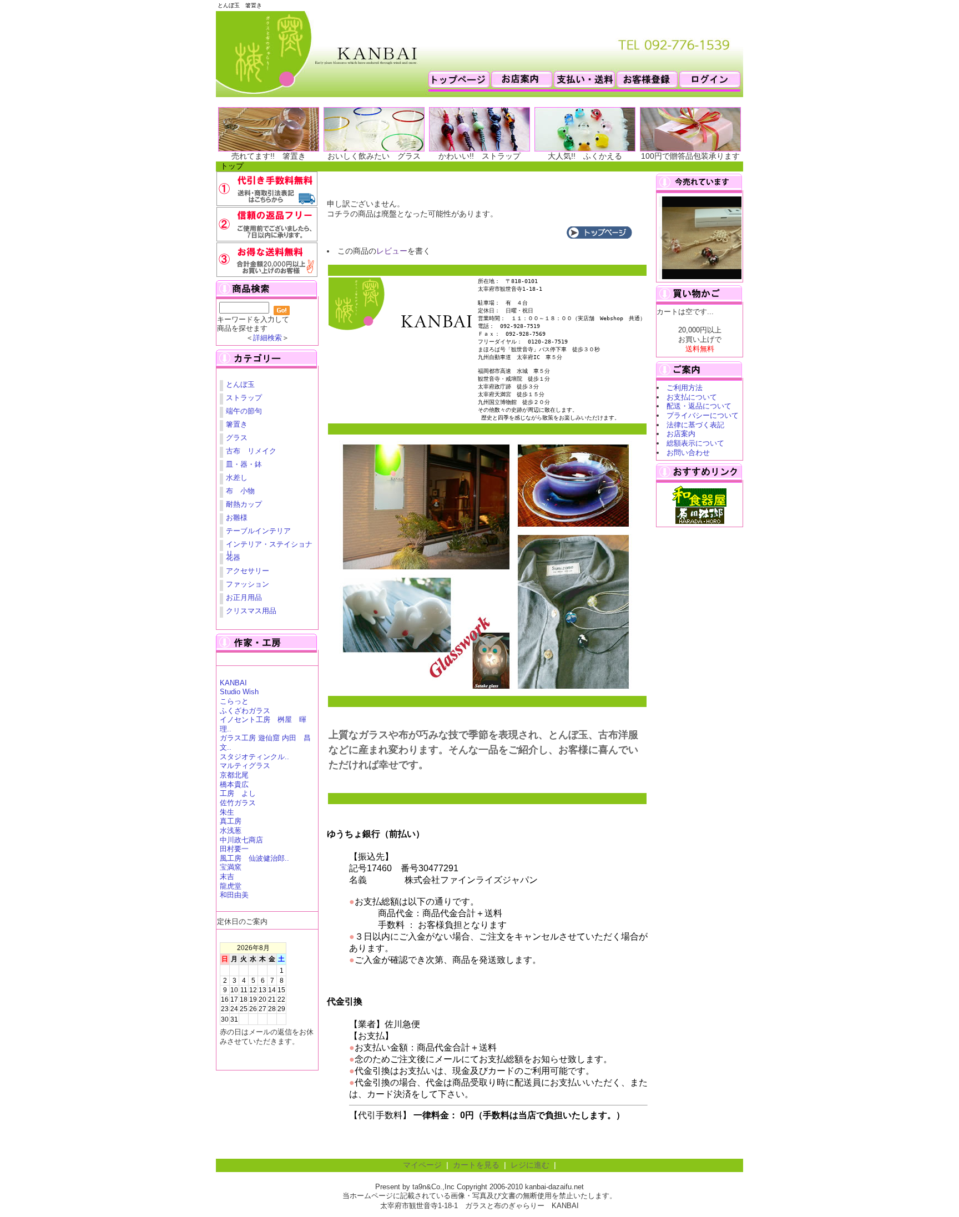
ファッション (247, 584)
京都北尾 (234, 775)
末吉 (227, 876)
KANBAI (233, 683)
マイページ (422, 1165)
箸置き (237, 424)
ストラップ (244, 397)
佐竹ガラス (238, 803)
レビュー (391, 251)
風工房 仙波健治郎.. (254, 858)
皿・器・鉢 (244, 464)
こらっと (234, 701)
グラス (237, 437)
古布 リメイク (251, 451)
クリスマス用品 (251, 611)
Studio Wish (239, 692)
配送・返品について (699, 406)
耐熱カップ (244, 504)
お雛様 (237, 517)
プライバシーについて (703, 415)
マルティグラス (245, 765)
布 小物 (240, 491)
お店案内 (681, 434)
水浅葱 (230, 830)
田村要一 (234, 849)
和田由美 (234, 895)
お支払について (692, 397)
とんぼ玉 (240, 384)
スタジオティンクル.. (254, 757)
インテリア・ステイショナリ (269, 545)
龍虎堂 (230, 886)
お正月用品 (244, 597)
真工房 (230, 821)
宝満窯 (230, 867)
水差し (237, 477)
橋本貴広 (234, 784)
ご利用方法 (685, 387)
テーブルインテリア (258, 531)
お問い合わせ (688, 452)
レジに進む (530, 1165)
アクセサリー (247, 571)
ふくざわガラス (245, 710)
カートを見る (476, 1165)
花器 (233, 557)
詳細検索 (267, 338)
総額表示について (695, 443)
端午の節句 (244, 411)
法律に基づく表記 (695, 425)
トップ (232, 166)
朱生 (227, 812)
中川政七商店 (241, 840)
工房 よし (238, 793)
